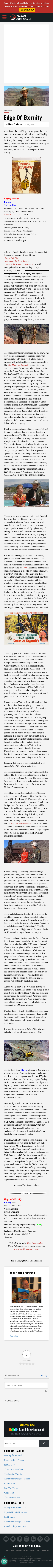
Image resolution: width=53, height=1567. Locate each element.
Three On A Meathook (14, 1469)
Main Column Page (35, 1242)
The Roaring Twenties (13, 1473)
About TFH (34, 1550)
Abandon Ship (15, 1526)
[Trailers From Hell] (13, 17)
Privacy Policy (22, 1550)
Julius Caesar (9, 1483)
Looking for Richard (13, 1455)
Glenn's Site (14, 1336)
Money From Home (16, 1507)
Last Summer (9, 1516)
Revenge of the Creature (14, 1460)
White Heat (9, 1492)
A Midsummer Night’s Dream (17, 1478)
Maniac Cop (9, 1464)
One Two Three (11, 1488)
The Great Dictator (12, 1497)
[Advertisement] (26, 53)
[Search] (44, 1443)
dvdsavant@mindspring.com (26, 1249)
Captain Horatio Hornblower (16, 1512)
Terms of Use (8, 1550)
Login (46, 1375)
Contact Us (46, 1550)
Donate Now (27, 10)
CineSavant (8, 110)
